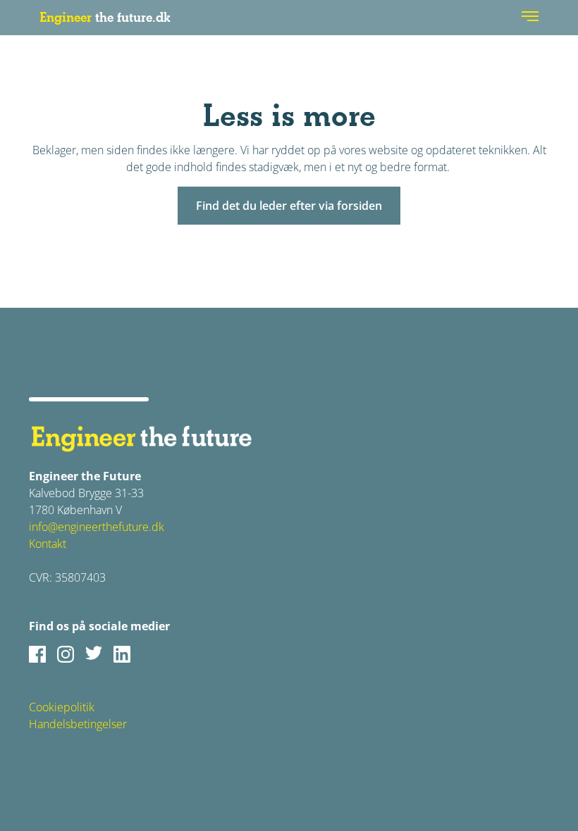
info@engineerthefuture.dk (96, 527)
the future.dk (105, 17)
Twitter (93, 654)
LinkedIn (121, 654)
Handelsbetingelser (78, 724)
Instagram (65, 654)
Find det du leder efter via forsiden (289, 205)
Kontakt (47, 543)
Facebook (37, 654)
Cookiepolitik (61, 707)
